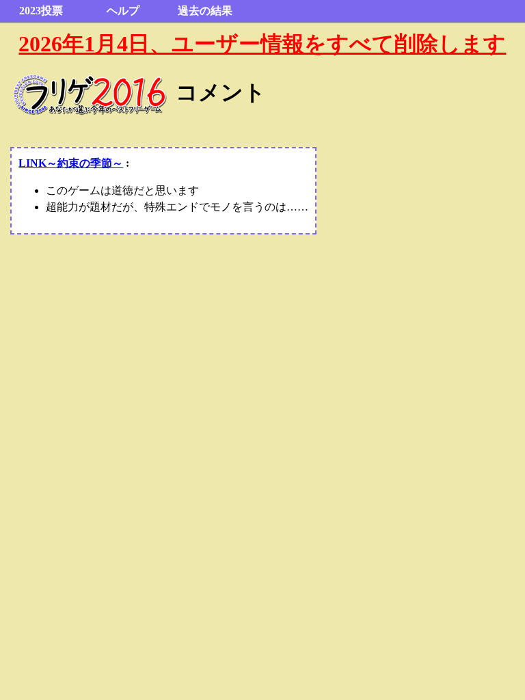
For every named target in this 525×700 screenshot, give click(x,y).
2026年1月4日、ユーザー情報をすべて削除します (262, 43)
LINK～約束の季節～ (70, 163)
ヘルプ (123, 10)
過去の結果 (205, 10)
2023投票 (41, 10)
